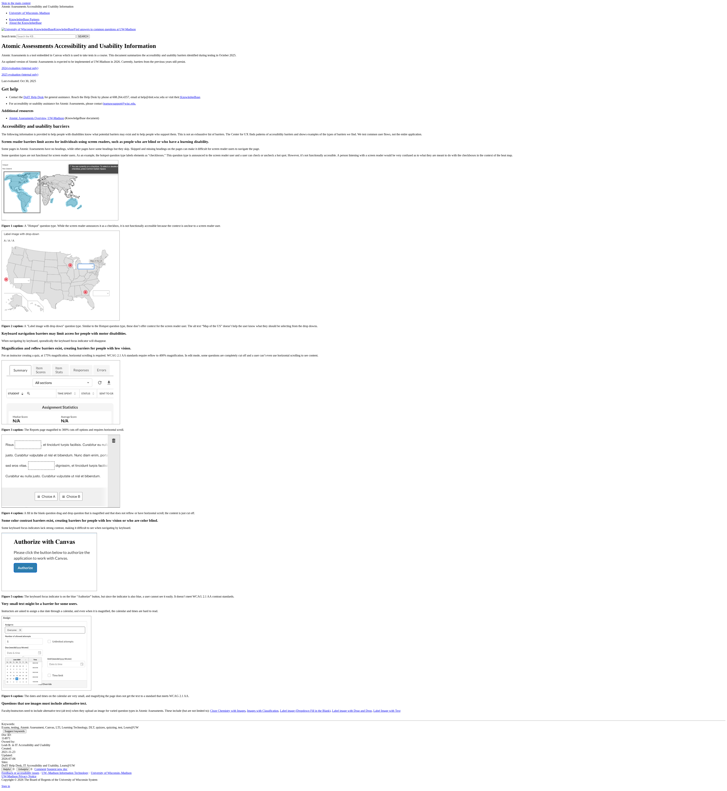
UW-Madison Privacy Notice (19, 776)
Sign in (6, 786)
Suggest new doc (57, 769)
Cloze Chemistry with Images (228, 710)
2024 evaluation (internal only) (20, 68)
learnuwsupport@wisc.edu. (119, 103)
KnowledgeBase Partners (24, 19)
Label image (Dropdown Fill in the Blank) (305, 710)
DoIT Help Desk (33, 97)
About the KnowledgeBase (25, 22)
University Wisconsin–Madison (29, 13)
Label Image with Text (386, 710)
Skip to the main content (16, 3)
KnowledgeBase (189, 97)
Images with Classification (262, 710)
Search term (9, 36)
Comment (40, 769)
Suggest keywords (15, 731)
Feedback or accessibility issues (20, 773)
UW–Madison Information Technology (65, 773)
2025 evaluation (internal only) (20, 74)
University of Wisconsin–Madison (111, 773)
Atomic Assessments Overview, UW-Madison (36, 118)
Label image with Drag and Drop (352, 710)
